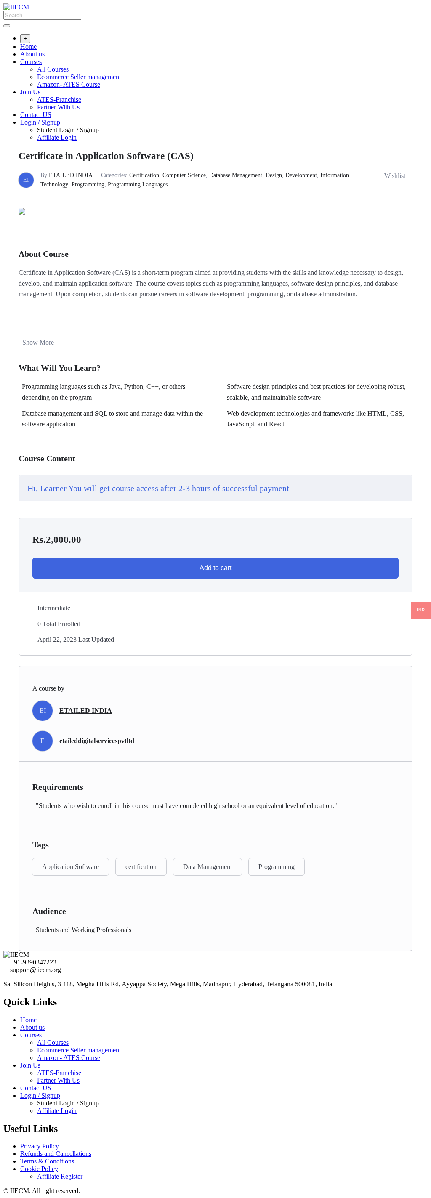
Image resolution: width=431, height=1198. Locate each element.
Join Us (30, 92)
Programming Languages (138, 184)
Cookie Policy (39, 1168)
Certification (144, 175)
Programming (88, 184)
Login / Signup (40, 122)
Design (274, 175)
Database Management (235, 175)
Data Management (207, 866)
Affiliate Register (59, 1176)
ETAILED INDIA (71, 175)
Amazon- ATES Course (68, 84)
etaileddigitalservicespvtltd (96, 740)
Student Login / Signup (68, 129)
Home (28, 46)
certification (141, 866)
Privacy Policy (39, 1146)
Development (301, 175)
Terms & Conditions (47, 1161)
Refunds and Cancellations (55, 1153)
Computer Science (184, 175)
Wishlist (394, 175)
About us (32, 54)
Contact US (35, 114)
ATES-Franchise (59, 99)
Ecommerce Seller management (79, 76)
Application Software (70, 866)
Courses (31, 61)
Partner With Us (58, 107)
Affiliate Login (57, 137)
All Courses (53, 69)
